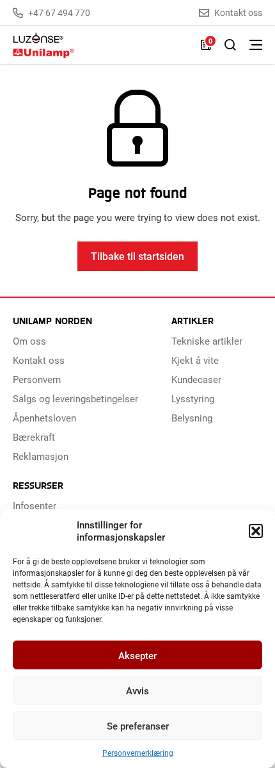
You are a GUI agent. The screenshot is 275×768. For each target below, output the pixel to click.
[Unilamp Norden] (100, 45)
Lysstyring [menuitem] (192, 398)
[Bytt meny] (255, 44)
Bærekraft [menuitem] (34, 436)
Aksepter (137, 655)
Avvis (137, 690)
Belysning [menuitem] (191, 417)
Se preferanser (138, 725)
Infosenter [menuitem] (34, 505)
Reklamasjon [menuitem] (40, 456)
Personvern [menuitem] (37, 379)
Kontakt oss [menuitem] (39, 360)
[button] (255, 531)
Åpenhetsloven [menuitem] (44, 417)
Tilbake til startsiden (137, 256)
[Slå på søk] (230, 44)
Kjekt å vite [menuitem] (195, 360)
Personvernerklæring (137, 753)
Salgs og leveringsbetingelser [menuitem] (75, 398)
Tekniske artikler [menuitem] (206, 340)
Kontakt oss (238, 13)
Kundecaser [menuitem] (196, 379)
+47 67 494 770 (59, 13)
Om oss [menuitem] (29, 340)
